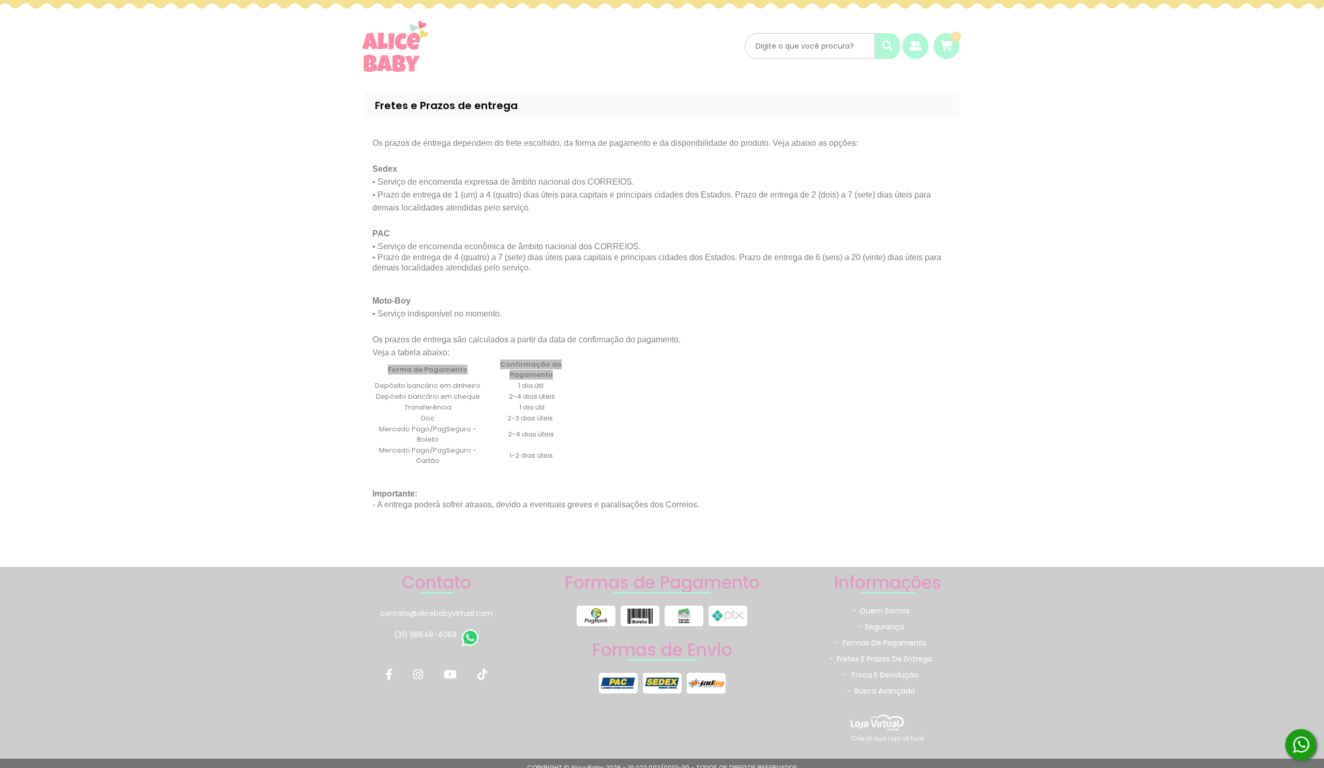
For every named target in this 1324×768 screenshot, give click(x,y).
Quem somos (881, 611)
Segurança (880, 627)
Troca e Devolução (881, 675)
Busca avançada (881, 691)
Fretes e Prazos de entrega (880, 659)
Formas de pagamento (880, 643)
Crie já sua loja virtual (887, 738)
